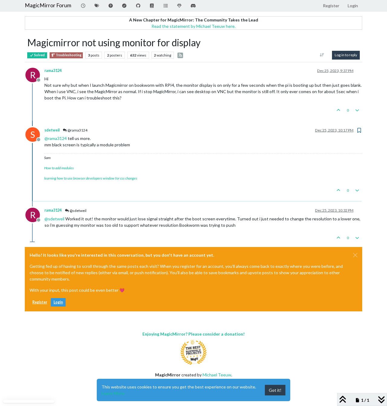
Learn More (113, 393)
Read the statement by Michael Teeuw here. (193, 26)
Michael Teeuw (217, 374)
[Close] (355, 255)
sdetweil (52, 130)
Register (39, 302)
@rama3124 (77, 130)
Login (58, 302)
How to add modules (59, 168)
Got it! (275, 390)
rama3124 (53, 70)
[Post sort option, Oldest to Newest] (322, 55)
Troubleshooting (68, 55)
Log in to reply (346, 55)
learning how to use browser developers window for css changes (90, 178)
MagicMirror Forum (48, 5)
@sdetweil (77, 210)
